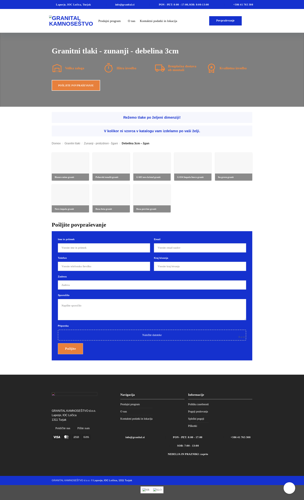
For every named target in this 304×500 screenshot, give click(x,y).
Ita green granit (226, 177)
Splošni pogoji (196, 418)
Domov (56, 143)
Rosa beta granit (104, 209)
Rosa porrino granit (146, 209)
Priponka (151, 331)
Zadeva (62, 276)
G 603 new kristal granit (148, 177)
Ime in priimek (66, 239)
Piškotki (192, 425)
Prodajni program (109, 21)
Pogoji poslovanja (198, 411)
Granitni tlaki (72, 143)
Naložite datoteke (152, 335)
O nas (131, 21)
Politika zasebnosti (198, 404)
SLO (249, 21)
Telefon (62, 258)
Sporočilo (63, 295)
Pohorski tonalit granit (107, 177)
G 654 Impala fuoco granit (190, 177)
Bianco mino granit (64, 177)
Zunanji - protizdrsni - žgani (101, 143)
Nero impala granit (64, 209)
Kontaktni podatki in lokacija (158, 21)
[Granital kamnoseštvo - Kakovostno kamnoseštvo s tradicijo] (71, 21)
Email (157, 239)
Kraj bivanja (161, 258)
